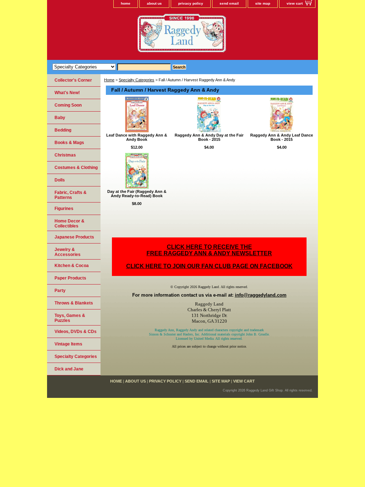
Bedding (63, 130)
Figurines (64, 208)
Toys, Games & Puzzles (70, 318)
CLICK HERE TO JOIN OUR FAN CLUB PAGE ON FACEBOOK (209, 266)
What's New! (67, 92)
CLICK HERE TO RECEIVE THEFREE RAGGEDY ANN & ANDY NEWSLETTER (209, 250)
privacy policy (190, 3)
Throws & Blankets (74, 303)
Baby (60, 117)
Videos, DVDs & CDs (76, 331)
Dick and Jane (69, 368)
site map (262, 3)
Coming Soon (68, 105)
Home (109, 80)
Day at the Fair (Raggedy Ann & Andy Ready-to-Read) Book (136, 193)
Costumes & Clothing (76, 167)
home (125, 3)
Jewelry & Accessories (68, 252)
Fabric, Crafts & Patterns (71, 195)
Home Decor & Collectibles (69, 224)
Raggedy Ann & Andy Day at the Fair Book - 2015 (209, 137)
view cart (295, 3)
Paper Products (70, 278)
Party (60, 290)
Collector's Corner (73, 80)
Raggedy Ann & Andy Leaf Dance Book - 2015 (281, 137)
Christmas (65, 155)
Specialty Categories (136, 80)
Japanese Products (74, 237)
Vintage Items (68, 344)
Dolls (60, 180)
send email (229, 3)
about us (154, 3)
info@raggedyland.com (261, 295)
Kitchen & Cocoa (72, 265)
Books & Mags (69, 142)
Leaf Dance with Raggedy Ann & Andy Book (136, 137)
